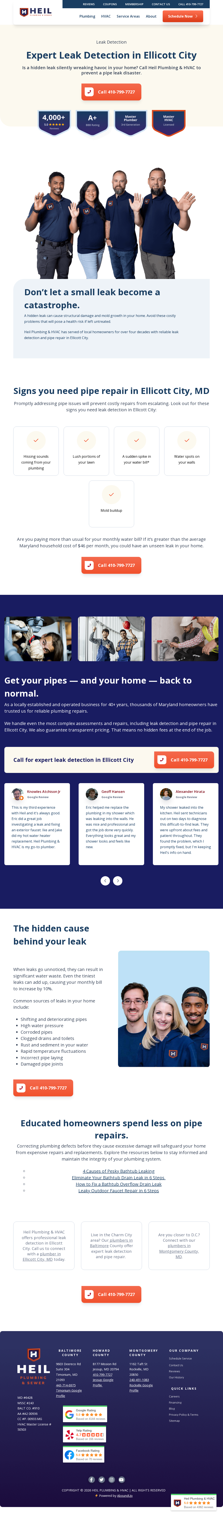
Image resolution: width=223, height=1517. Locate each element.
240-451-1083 (139, 1380)
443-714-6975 (66, 1385)
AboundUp (125, 1496)
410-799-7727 (102, 1375)
